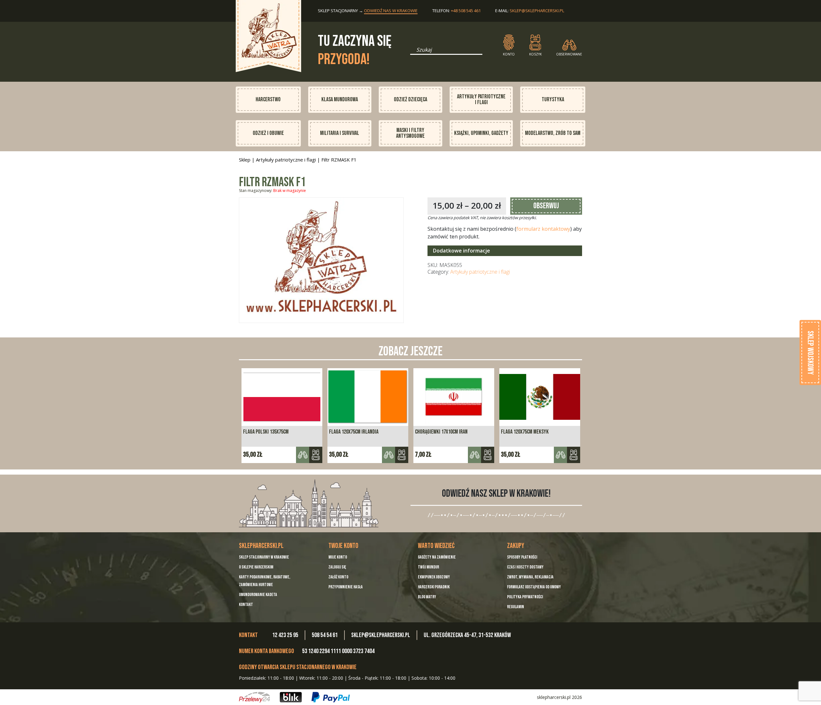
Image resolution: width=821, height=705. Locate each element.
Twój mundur (428, 567)
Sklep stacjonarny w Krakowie (264, 557)
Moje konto (337, 557)
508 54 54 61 (325, 635)
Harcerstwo (268, 99)
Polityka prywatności (525, 597)
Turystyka (553, 99)
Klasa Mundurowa (339, 99)
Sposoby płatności (522, 557)
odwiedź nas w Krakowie (391, 10)
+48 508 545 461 (466, 10)
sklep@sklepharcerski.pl (537, 10)
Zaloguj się (337, 567)
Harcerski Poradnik (434, 587)
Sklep (244, 159)
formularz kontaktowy (543, 228)
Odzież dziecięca (410, 99)
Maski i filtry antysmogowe (410, 133)
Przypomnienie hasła (345, 587)
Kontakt (246, 604)
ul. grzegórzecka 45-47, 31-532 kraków (467, 635)
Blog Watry (427, 597)
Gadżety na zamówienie (437, 557)
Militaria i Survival (339, 133)
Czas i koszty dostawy (525, 567)
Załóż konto (338, 577)
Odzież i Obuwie (268, 133)
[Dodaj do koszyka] (316, 455)
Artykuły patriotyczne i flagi (481, 99)
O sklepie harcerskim (256, 567)
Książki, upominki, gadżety (481, 133)
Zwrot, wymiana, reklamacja (530, 577)
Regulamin (515, 607)
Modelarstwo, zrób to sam (552, 133)
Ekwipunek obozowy (434, 577)
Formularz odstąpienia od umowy (534, 587)
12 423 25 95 (285, 635)
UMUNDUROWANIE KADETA (258, 594)
